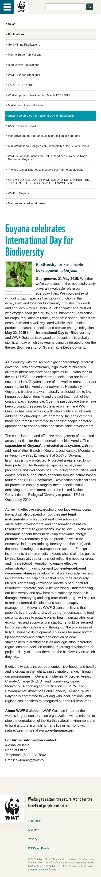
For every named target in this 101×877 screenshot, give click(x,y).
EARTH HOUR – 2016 (22, 125)
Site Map (33, 830)
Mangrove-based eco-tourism (27, 203)
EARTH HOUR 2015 (21, 85)
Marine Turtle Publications (24, 54)
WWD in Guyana (18, 193)
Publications (16, 34)
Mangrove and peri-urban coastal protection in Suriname (44, 135)
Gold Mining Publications (24, 44)
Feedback (34, 821)
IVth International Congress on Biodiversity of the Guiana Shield (48, 146)
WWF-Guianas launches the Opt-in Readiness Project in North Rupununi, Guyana (47, 158)
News (12, 24)
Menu (7, 7)
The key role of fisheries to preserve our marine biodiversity (45, 169)
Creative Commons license (42, 869)
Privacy (32, 839)
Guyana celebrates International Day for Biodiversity (41, 115)
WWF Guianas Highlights (24, 75)
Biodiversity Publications (23, 65)
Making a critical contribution (26, 105)
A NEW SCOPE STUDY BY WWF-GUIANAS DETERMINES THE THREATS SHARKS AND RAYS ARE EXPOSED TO (48, 181)
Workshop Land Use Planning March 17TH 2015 (39, 95)
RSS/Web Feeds (38, 848)
